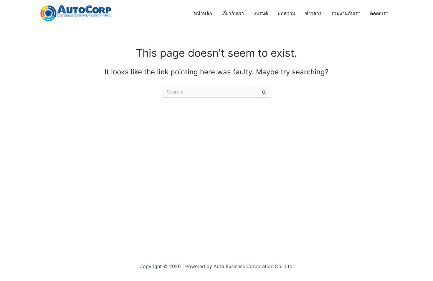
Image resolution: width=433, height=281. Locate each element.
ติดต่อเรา (379, 13)
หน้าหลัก (203, 13)
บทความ (286, 13)
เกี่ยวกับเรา (233, 13)
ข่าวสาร (313, 13)
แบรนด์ (260, 13)
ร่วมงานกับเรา (346, 13)
